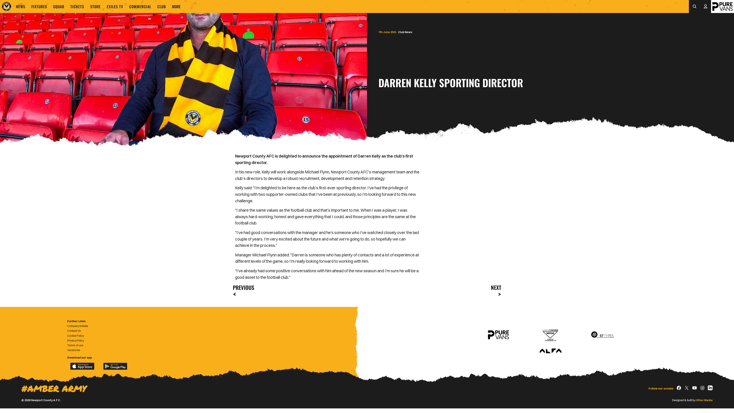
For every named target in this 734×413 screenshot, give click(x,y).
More (176, 6)
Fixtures (39, 6)
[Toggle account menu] (705, 6)
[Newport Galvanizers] (550, 334)
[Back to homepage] (6, 6)
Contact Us (74, 331)
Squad (58, 6)
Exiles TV (115, 6)
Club (161, 6)
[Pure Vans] (722, 6)
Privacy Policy (75, 340)
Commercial (140, 6)
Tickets (77, 6)
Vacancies (73, 350)
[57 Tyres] (602, 334)
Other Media (704, 400)
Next (496, 287)
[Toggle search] (694, 6)
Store (95, 6)
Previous (242, 287)
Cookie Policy (75, 335)
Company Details (77, 326)
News (20, 6)
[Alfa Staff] (550, 351)
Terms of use (75, 345)
